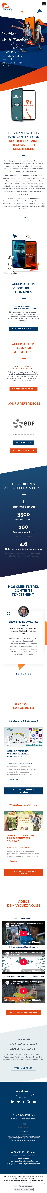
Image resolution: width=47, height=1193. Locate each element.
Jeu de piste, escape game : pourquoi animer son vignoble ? (21, 838)
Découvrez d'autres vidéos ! (23, 1012)
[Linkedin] (13, 1102)
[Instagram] (28, 1102)
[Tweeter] (18, 1102)
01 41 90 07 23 (12, 1164)
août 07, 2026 (11, 763)
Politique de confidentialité (23, 1189)
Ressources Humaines (25, 763)
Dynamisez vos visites (23, 389)
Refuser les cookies (26, 1186)
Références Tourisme (23, 451)
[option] (23, 73)
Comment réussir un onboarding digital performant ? (18, 754)
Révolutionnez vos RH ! (24, 329)
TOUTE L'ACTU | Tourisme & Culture (23, 872)
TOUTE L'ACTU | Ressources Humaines (24, 791)
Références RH (23, 443)
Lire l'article (13, 779)
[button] (44, 3)
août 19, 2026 (11, 847)
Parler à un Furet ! (23, 1068)
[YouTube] (34, 1102)
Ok (15, 1186)
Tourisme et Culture (24, 847)
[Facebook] (24, 1102)
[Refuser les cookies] (44, 1183)
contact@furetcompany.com (29, 1164)
